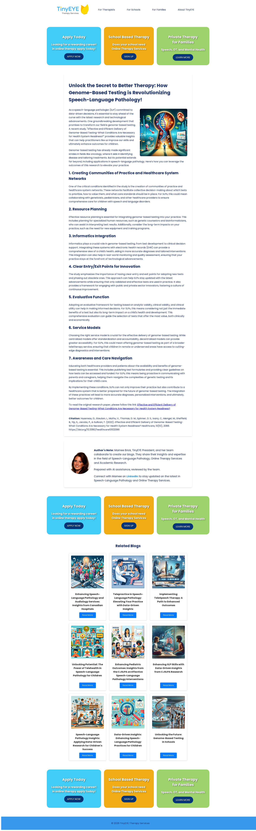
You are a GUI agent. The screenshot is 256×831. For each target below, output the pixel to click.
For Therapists (106, 9)
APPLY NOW (74, 56)
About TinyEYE (186, 9)
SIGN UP (128, 56)
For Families (159, 9)
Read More (87, 616)
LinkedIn (132, 476)
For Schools (133, 9)
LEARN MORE (183, 57)
